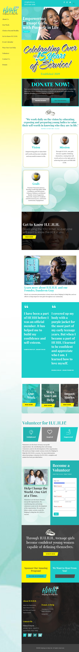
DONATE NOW (50, 554)
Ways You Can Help (50, 396)
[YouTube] (40, 635)
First (55, 491)
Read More (26, 31)
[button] (50, 270)
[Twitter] (34, 635)
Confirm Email (68, 501)
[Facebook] (24, 635)
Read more (29, 237)
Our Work (31, 395)
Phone (58, 506)
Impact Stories (69, 395)
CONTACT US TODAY (65, 576)
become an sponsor (36, 576)
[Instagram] (29, 635)
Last (66, 491)
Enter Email (56, 501)
